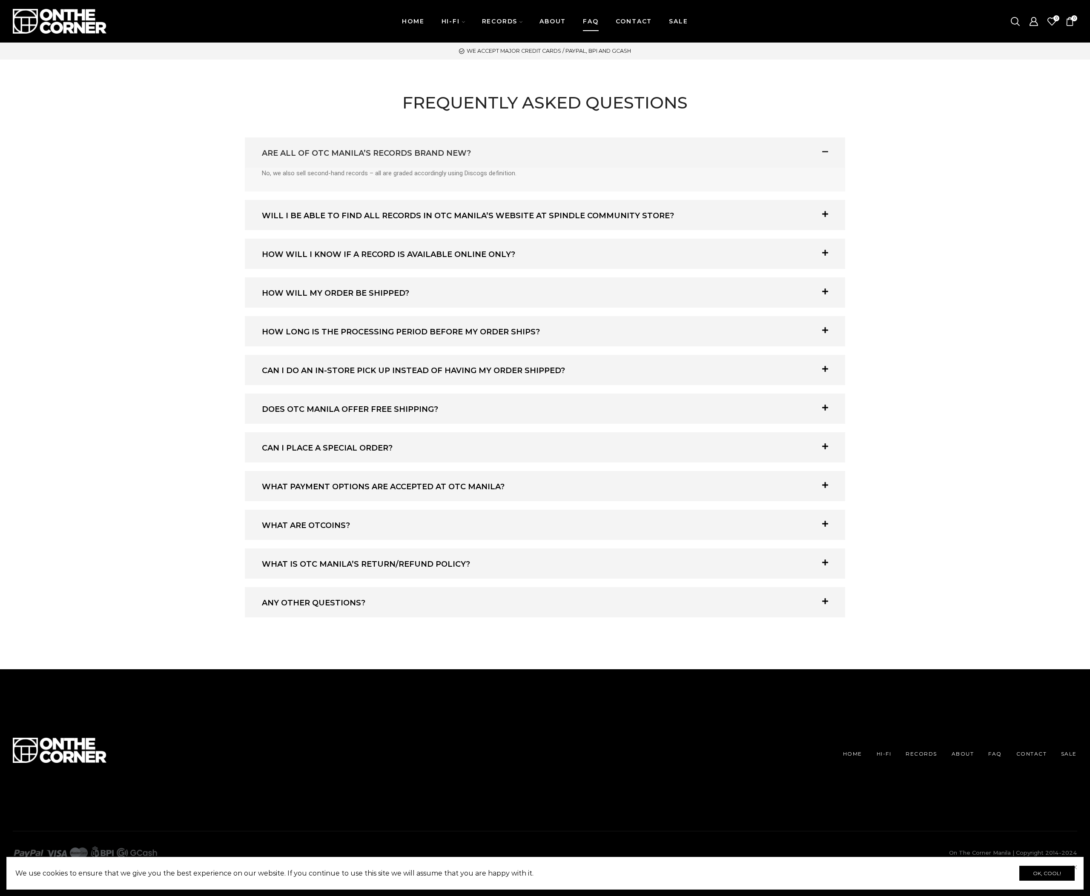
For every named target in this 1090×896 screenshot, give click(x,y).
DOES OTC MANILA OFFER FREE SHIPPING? (350, 409)
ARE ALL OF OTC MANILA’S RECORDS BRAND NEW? (366, 153)
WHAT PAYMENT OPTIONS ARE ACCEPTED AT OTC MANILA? (383, 486)
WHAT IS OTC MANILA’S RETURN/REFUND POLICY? (366, 564)
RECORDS (921, 753)
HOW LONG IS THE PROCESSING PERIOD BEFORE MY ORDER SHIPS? (401, 332)
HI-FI (884, 753)
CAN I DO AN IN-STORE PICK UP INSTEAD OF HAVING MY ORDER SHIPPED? (413, 370)
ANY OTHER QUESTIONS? (313, 603)
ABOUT (552, 21)
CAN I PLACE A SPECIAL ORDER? (327, 448)
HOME (413, 21)
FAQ (590, 21)
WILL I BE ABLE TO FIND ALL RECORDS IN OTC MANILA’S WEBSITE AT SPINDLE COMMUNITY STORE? (468, 215)
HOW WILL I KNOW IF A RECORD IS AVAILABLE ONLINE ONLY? (388, 254)
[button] (545, 152)
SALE (678, 21)
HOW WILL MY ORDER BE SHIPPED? (335, 293)
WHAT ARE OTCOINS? (306, 525)
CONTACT (634, 21)
